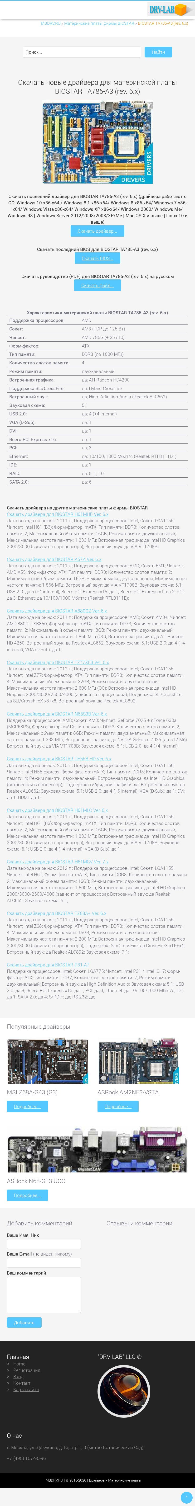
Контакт (21, 1383)
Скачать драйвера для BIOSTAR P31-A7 (48, 965)
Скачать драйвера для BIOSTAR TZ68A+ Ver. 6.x (56, 913)
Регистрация (26, 1370)
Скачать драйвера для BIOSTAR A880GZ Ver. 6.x (57, 611)
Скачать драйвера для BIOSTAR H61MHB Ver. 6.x (57, 514)
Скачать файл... (97, 285)
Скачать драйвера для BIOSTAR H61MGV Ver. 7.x (57, 862)
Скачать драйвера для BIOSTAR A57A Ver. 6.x (54, 559)
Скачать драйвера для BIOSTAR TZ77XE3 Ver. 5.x (58, 662)
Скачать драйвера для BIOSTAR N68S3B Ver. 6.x (57, 714)
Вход (18, 1376)
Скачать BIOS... (97, 258)
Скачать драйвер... (97, 231)
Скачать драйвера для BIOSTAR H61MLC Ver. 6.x (57, 810)
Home (19, 1364)
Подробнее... (27, 1106)
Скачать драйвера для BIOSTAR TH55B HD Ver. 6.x (59, 759)
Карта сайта (26, 1389)
